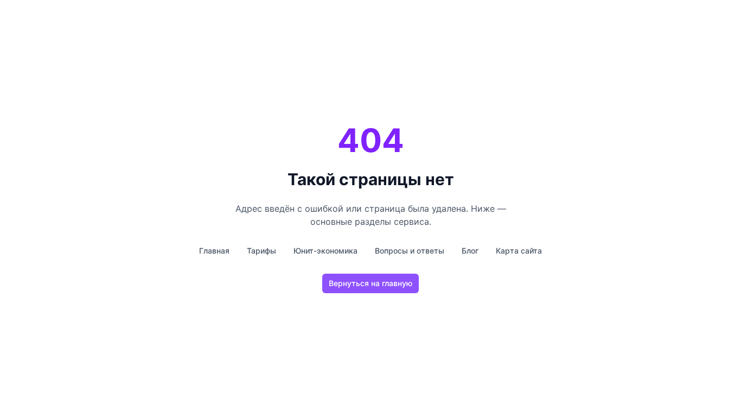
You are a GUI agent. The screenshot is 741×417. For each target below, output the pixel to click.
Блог (470, 250)
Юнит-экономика (325, 250)
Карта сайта (519, 250)
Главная (214, 250)
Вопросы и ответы (409, 250)
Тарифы (261, 250)
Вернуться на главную (370, 283)
